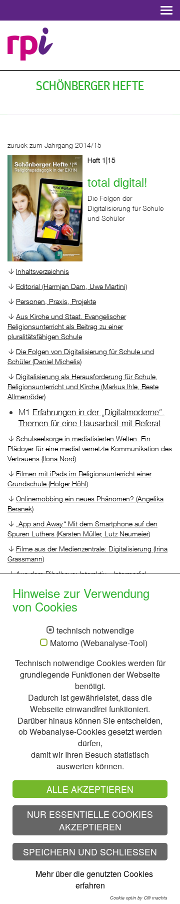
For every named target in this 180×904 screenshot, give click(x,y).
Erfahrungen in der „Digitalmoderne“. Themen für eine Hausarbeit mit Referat (91, 417)
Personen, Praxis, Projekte (56, 301)
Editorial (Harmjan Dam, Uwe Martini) (71, 286)
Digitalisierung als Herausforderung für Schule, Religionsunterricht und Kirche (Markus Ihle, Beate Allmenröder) (83, 386)
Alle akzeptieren (90, 789)
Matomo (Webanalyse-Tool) (99, 643)
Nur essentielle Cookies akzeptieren (90, 820)
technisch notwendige (95, 630)
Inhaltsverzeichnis (42, 271)
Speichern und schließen (90, 851)
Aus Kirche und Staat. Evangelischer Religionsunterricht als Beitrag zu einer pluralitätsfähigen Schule (67, 326)
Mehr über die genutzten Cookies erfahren (94, 879)
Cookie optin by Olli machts (139, 897)
